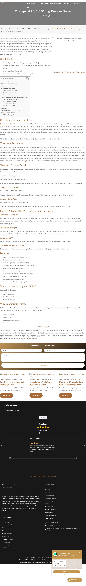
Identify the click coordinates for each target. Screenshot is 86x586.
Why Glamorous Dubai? (8, 113)
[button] (43, 448)
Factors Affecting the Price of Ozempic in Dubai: (15, 97)
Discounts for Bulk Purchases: (13, 105)
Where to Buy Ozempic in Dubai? (11, 110)
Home (29, 16)
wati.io (68, 574)
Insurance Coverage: (10, 101)
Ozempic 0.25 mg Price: (11, 90)
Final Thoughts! (9, 115)
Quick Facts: (5, 81)
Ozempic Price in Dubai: (8, 88)
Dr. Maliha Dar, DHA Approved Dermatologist (65, 29)
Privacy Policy (48, 560)
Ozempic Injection (6, 124)
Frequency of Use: (10, 103)
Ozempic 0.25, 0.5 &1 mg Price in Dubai (46, 16)
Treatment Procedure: (8, 86)
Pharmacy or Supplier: (11, 99)
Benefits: (4, 108)
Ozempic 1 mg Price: (10, 94)
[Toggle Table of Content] (26, 78)
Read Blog (6, 395)
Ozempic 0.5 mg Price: (11, 92)
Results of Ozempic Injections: (10, 84)
